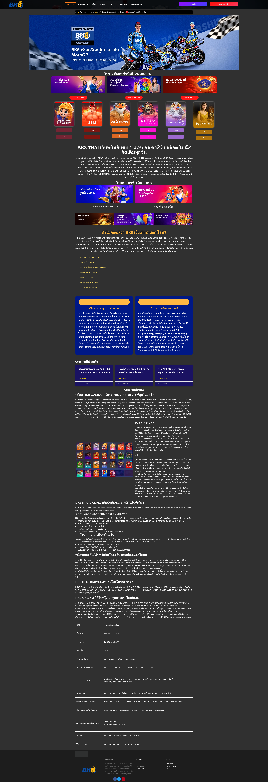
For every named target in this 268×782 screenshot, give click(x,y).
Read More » (83, 378)
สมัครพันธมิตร (136, 5)
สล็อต (94, 5)
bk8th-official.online (111, 634)
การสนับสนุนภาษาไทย (89, 273)
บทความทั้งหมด (134, 389)
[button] (77, 219)
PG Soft (188, 400)
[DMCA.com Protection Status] (81, 754)
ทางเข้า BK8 (83, 5)
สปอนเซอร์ (123, 5)
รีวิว (112, 5)
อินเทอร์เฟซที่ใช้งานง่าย (89, 283)
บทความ (103, 5)
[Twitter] (119, 779)
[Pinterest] (123, 779)
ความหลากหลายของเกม (89, 258)
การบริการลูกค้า (86, 278)
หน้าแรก (70, 5)
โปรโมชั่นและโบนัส (87, 263)
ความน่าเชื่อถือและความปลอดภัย (93, 268)
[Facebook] (115, 779)
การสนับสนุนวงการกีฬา (89, 288)
